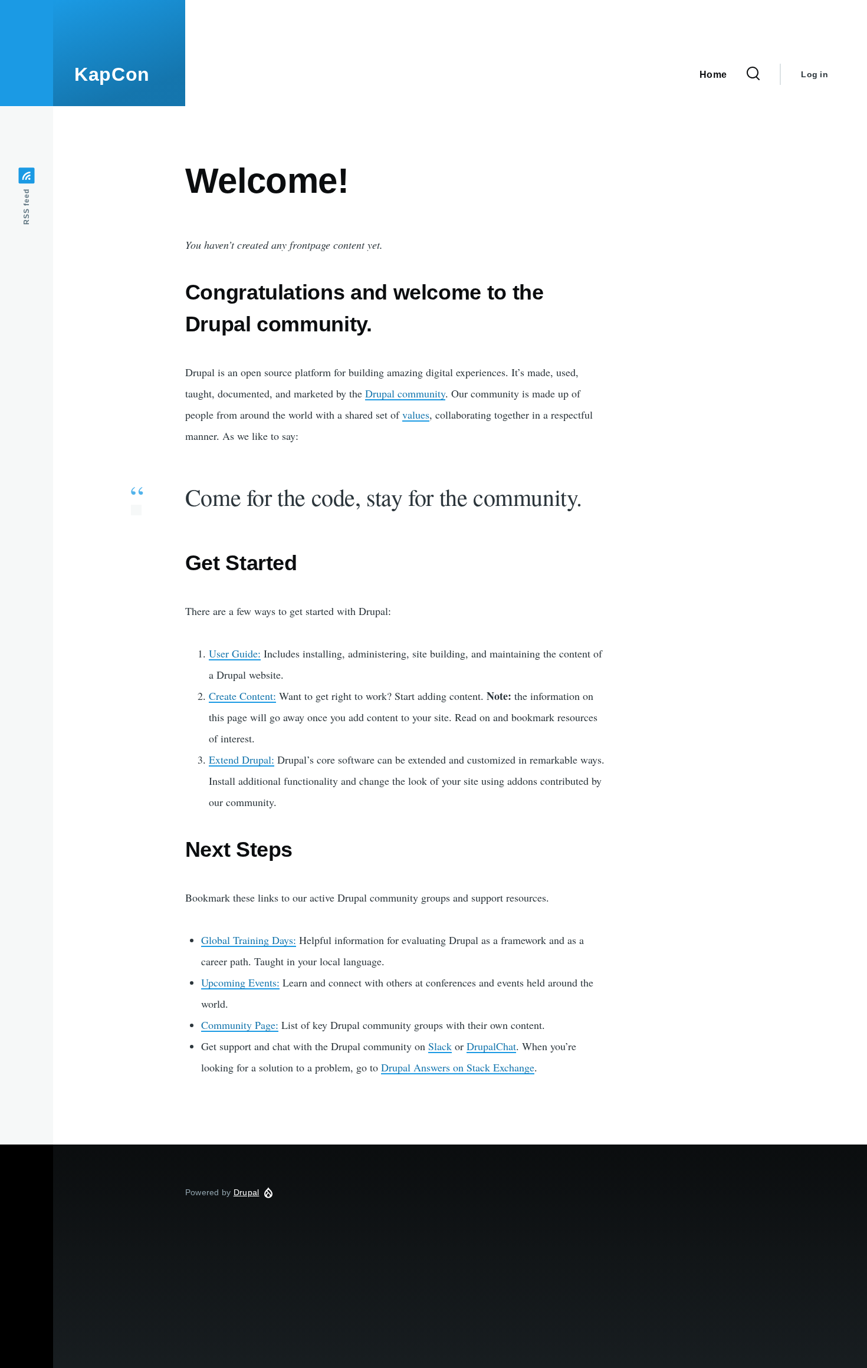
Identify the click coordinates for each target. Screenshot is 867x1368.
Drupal (247, 1192)
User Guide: (235, 653)
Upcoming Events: (240, 982)
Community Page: (239, 1025)
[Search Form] (753, 74)
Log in (814, 74)
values (415, 414)
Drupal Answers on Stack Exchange (457, 1067)
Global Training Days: (248, 940)
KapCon (112, 74)
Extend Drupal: (241, 759)
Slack (440, 1046)
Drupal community (405, 393)
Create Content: (242, 696)
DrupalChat (491, 1046)
